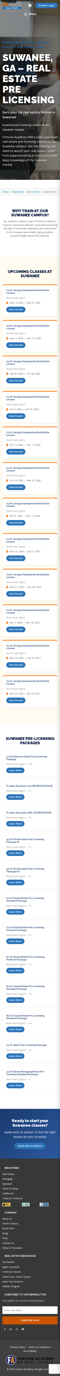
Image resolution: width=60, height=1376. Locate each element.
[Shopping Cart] (30, 5)
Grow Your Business (12, 1281)
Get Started (8, 1261)
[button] (30, 14)
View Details (16, 309)
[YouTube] (23, 1329)
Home (5, 191)
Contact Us (8, 1243)
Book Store (8, 1228)
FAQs (5, 1238)
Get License (33, 191)
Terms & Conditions (39, 1347)
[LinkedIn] (10, 1329)
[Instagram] (17, 1329)
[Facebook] (4, 1329)
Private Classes (10, 1223)
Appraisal (7, 1183)
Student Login (46, 5)
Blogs (5, 1233)
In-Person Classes (11, 1271)
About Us (7, 1218)
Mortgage (7, 1178)
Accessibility (30, 1350)
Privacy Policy (17, 1347)
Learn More (15, 770)
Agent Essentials (10, 1266)
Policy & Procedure (12, 1247)
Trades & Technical (12, 1198)
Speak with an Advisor (30, 1145)
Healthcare (8, 1193)
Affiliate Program (11, 1286)
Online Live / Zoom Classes (16, 1276)
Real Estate (18, 191)
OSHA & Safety (10, 1188)
